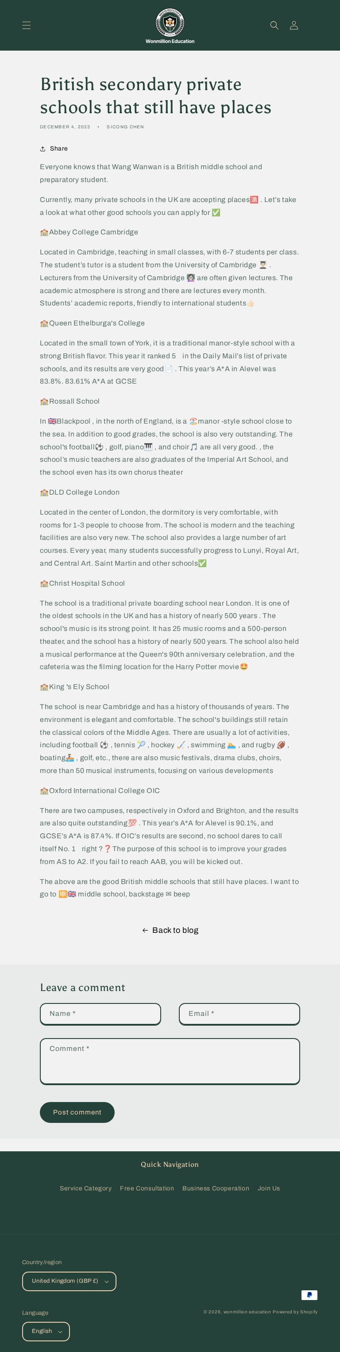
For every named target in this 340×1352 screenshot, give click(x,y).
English (42, 1331)
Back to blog (175, 930)
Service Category (86, 1188)
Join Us (269, 1188)
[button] (26, 25)
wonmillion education (247, 1311)
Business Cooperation (215, 1188)
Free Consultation (147, 1188)
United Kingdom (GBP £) (65, 1281)
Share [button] (59, 148)
